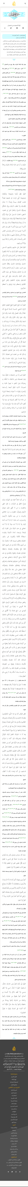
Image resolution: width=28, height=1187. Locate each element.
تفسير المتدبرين (14, 1106)
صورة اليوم (14, 1122)
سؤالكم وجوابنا (14, 1127)
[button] (25, 3)
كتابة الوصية (14, 1135)
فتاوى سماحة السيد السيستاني (14, 1162)
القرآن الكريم (14, 1076)
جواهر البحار (14, 1103)
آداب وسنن (14, 1143)
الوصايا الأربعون (14, 1119)
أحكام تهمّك (14, 1168)
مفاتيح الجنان (14, 1085)
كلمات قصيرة (14, 1098)
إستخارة (14, 1130)
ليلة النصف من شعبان (14, 25)
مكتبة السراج (14, 1146)
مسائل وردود (14, 1109)
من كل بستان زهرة (14, 1149)
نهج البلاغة (14, 1079)
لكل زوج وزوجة (14, 1117)
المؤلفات (14, 1111)
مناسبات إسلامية (14, 1138)
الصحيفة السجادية (14, 1082)
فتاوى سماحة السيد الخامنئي (14, 1165)
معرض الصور (14, 1093)
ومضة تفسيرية (14, 1101)
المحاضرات (14, 1095)
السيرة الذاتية (14, 1090)
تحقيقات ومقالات (14, 1141)
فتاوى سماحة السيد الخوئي (14, 1160)
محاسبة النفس (14, 1133)
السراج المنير (14, 1114)
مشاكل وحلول (14, 1151)
